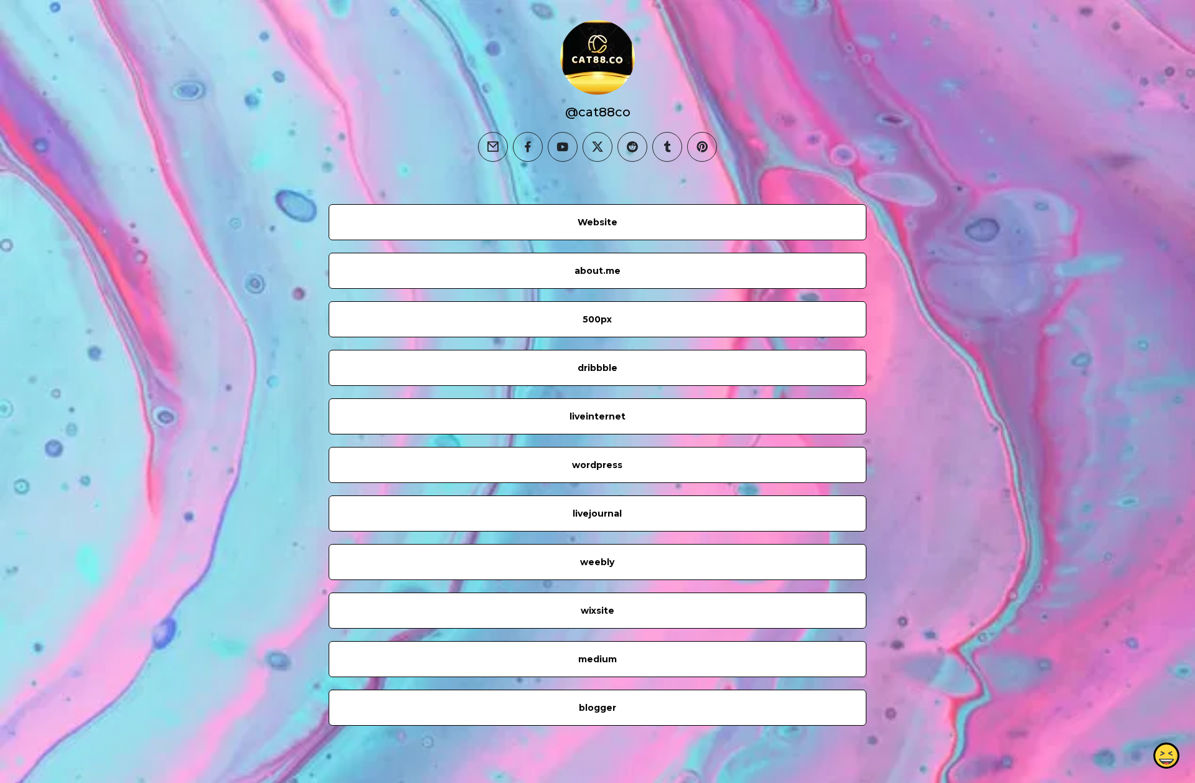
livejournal (597, 513)
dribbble (597, 367)
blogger (597, 707)
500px (597, 319)
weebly (597, 562)
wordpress (597, 465)
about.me (597, 270)
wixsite (597, 610)
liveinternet (597, 416)
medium (597, 659)
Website (597, 222)
